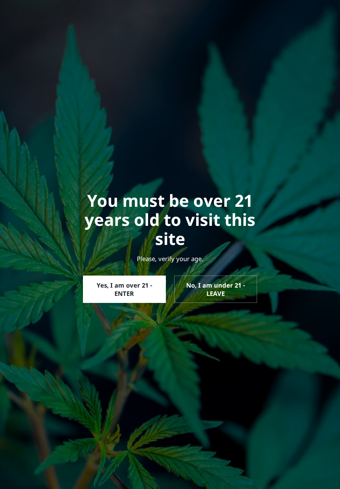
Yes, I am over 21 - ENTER (124, 289)
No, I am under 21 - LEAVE (215, 289)
